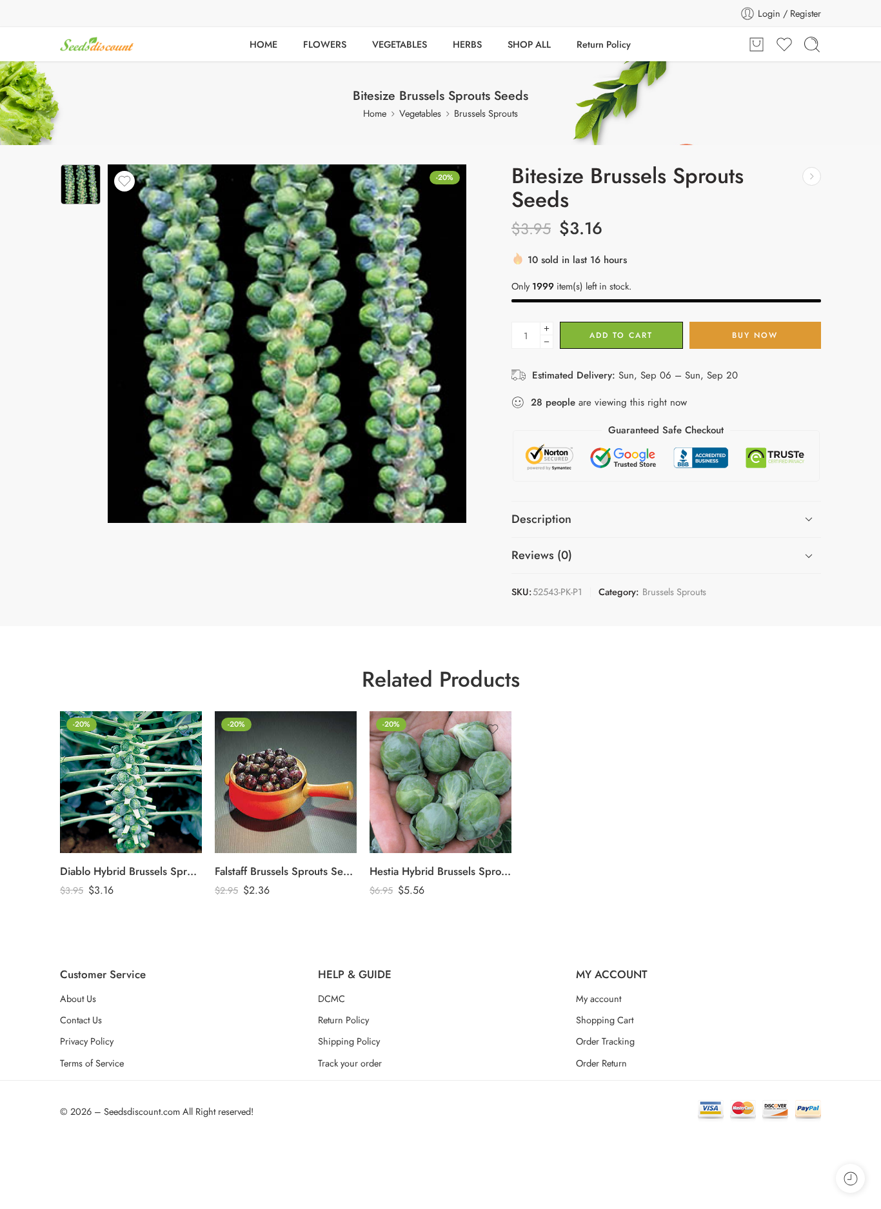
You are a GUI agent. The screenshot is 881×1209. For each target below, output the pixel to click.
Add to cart (621, 335)
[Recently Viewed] (850, 1178)
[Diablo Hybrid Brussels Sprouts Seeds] (811, 176)
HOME (263, 44)
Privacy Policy (87, 1041)
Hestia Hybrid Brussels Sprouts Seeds (440, 871)
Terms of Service (92, 1063)
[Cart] (756, 44)
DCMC (331, 998)
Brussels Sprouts (486, 113)
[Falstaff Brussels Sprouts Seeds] (286, 782)
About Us (78, 998)
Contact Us (81, 1020)
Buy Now (755, 335)
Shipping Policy (349, 1041)
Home (374, 113)
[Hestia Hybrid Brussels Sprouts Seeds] (440, 782)
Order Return (601, 1063)
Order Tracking (605, 1041)
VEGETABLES (399, 44)
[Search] (812, 44)
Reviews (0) (541, 555)
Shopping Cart (604, 1020)
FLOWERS (324, 44)
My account (598, 998)
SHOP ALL (529, 44)
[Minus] (546, 342)
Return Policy (604, 44)
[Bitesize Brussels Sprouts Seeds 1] (81, 184)
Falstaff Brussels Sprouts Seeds (286, 871)
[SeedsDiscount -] (97, 44)
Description (541, 519)
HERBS (467, 44)
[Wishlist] (124, 181)
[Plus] (546, 328)
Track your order (350, 1063)
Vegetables (420, 113)
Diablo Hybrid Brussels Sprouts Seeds (131, 871)
